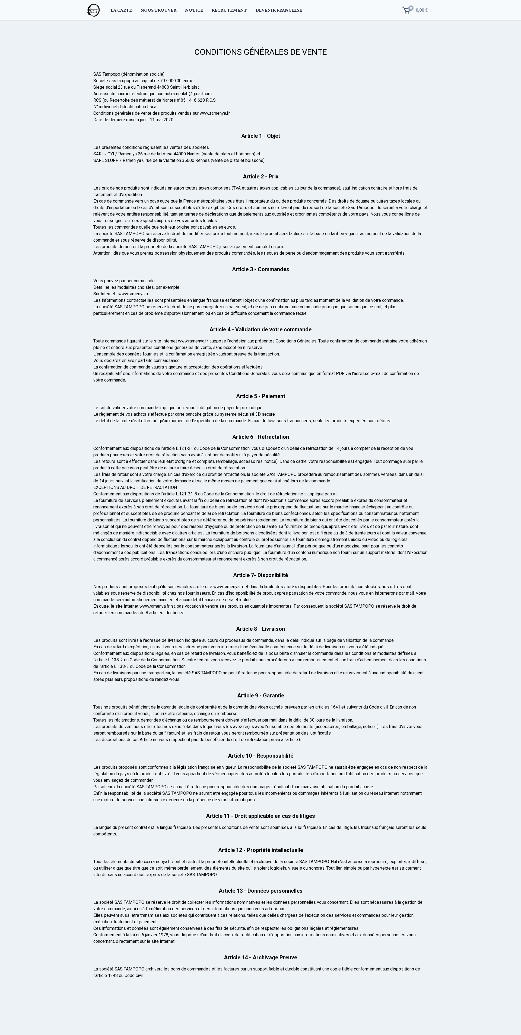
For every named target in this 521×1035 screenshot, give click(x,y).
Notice (194, 10)
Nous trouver (158, 10)
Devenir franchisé (279, 10)
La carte (121, 10)
